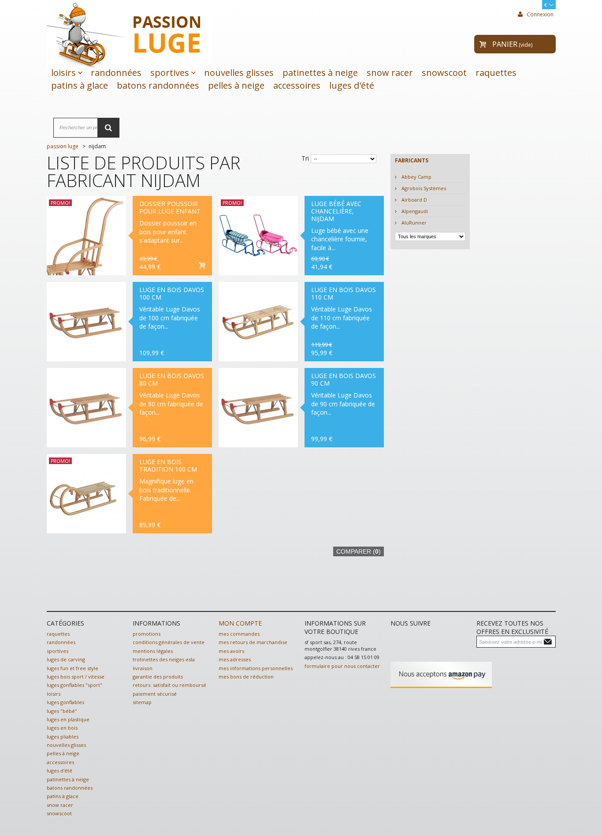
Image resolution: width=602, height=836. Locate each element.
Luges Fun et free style (72, 668)
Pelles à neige (236, 85)
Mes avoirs (231, 651)
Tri (305, 158)
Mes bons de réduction (246, 676)
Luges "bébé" (62, 711)
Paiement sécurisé (155, 693)
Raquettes (496, 73)
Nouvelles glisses (239, 73)
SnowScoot (444, 73)
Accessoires (296, 85)
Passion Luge (62, 146)
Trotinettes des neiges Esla (164, 659)
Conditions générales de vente (168, 642)
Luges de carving (66, 659)
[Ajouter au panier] (201, 266)
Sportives (169, 73)
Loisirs (63, 73)
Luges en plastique (68, 719)
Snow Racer (390, 73)
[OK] (549, 641)
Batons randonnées (158, 85)
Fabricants (411, 160)
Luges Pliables (62, 736)
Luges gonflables (65, 702)
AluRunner (413, 222)
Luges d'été (351, 85)
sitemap (142, 702)
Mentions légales (153, 651)
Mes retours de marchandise (253, 642)
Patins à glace (79, 85)
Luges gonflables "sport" (74, 685)
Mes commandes (239, 633)
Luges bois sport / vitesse (75, 676)
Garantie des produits (158, 676)
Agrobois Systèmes (423, 188)
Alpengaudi (414, 211)
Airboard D (413, 199)
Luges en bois (62, 727)
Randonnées (116, 73)
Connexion (539, 14)
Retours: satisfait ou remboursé (169, 685)
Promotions (146, 633)
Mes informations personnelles (256, 668)
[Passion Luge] (129, 33)
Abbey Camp (415, 176)
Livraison (142, 668)
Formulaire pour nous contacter (342, 666)
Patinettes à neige (320, 73)
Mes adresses (235, 659)
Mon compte (240, 623)
